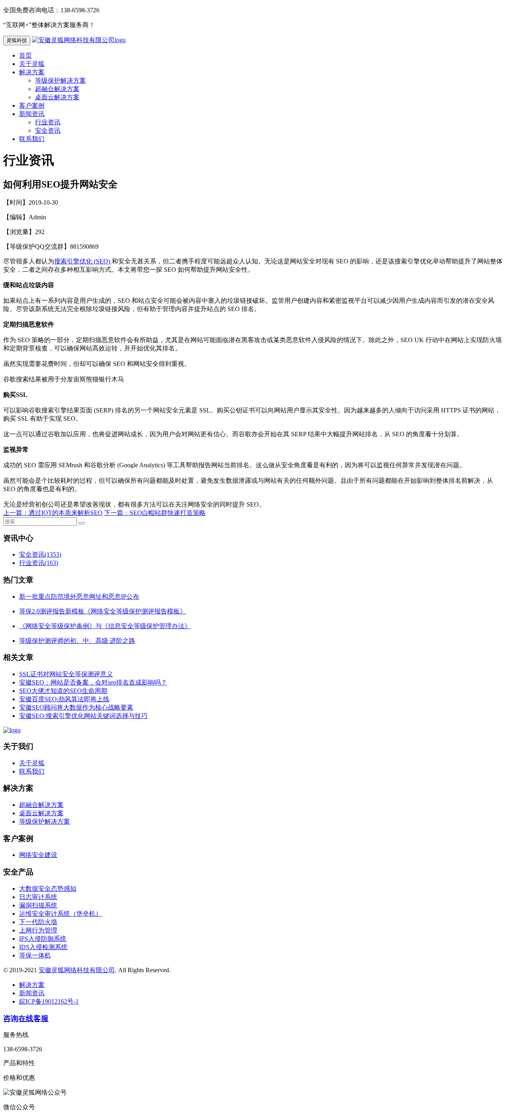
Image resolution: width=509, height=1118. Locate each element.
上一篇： (16, 512)
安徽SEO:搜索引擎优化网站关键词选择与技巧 (83, 715)
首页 (25, 55)
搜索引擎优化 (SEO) (83, 261)
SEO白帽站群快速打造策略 (168, 512)
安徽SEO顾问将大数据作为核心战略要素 (76, 707)
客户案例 (32, 105)
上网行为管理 (38, 930)
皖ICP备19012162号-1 (49, 1001)
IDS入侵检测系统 (43, 947)
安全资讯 (47, 130)
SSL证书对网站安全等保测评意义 (66, 674)
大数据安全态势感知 (47, 888)
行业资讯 (47, 122)
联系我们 (32, 138)
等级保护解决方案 (60, 80)
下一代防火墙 (38, 922)
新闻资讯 (32, 113)
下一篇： (117, 512)
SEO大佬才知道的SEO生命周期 (63, 690)
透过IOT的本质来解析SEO (66, 512)
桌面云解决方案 (57, 97)
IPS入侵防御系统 (42, 938)
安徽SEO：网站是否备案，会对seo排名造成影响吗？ (93, 682)
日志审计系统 (38, 897)
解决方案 (32, 72)
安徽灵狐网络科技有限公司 (77, 970)
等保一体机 (35, 955)
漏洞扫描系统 (38, 905)
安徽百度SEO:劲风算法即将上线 (64, 699)
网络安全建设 (38, 854)
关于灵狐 (32, 63)
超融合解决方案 (57, 88)
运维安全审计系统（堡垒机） (60, 913)
